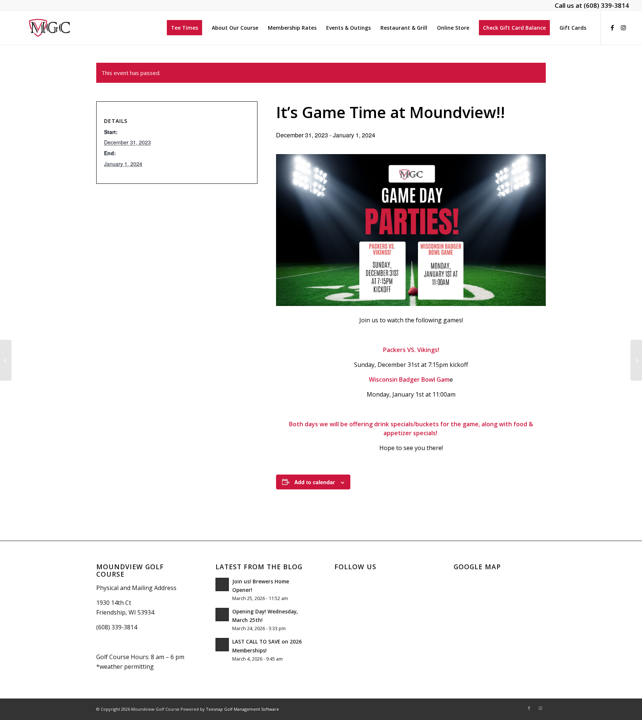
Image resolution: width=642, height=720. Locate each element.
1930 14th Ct (113, 603)
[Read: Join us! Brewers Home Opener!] (222, 584)
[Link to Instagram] (623, 27)
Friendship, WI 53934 (125, 612)
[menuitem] (184, 28)
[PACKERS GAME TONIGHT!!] (6, 360)
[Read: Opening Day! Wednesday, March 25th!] (222, 614)
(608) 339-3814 (606, 5)
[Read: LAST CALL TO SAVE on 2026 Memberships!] (222, 644)
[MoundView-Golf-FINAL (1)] (49, 28)
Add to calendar (314, 482)
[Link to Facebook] (612, 27)
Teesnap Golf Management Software (242, 709)
